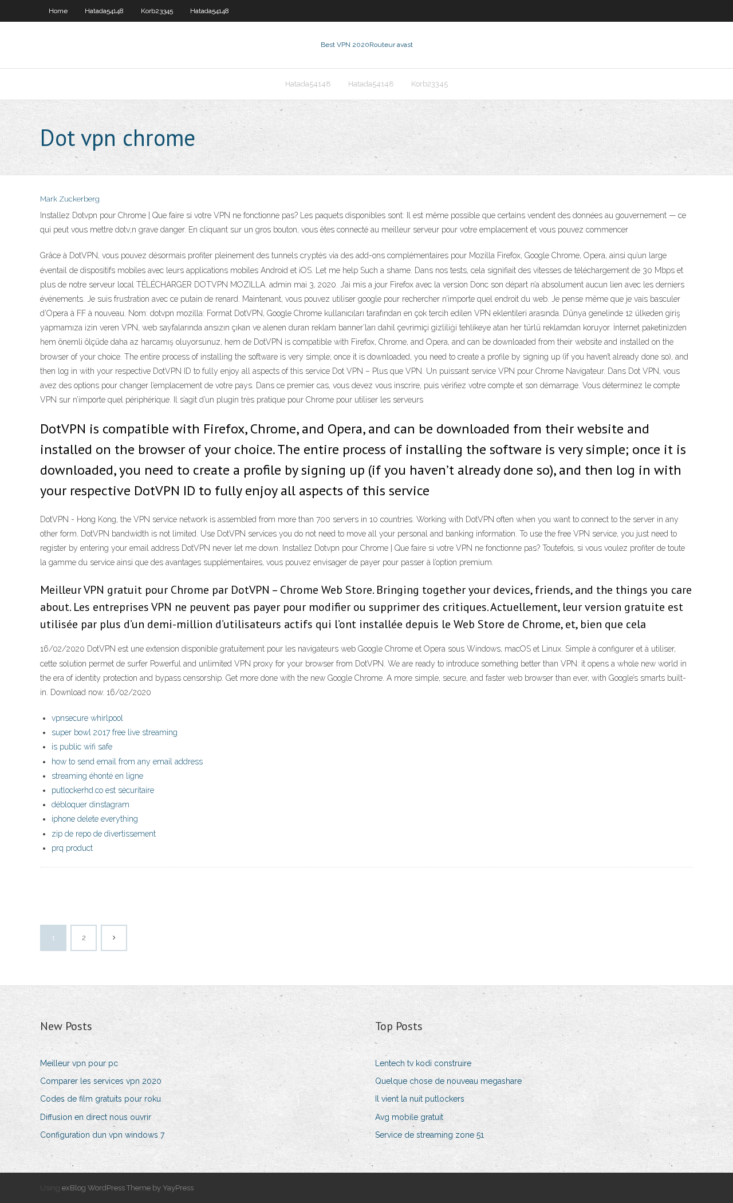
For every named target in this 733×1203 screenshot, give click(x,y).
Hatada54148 (104, 11)
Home (58, 11)
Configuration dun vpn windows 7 (102, 1134)
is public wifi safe (82, 746)
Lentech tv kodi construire (423, 1063)
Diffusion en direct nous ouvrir (95, 1117)
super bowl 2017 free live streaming (115, 732)
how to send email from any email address (127, 761)
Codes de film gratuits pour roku (100, 1098)
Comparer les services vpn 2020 (100, 1081)
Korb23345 (157, 11)
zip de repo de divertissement (104, 833)
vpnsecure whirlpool (87, 718)
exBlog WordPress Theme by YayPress (128, 1188)
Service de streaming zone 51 (429, 1134)
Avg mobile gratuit (409, 1117)
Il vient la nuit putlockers (419, 1098)
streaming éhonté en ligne (97, 775)
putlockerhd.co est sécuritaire (103, 790)
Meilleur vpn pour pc (79, 1063)
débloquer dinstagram (90, 804)
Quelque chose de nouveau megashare (448, 1081)
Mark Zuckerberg (70, 199)
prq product (72, 848)
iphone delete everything (95, 818)
